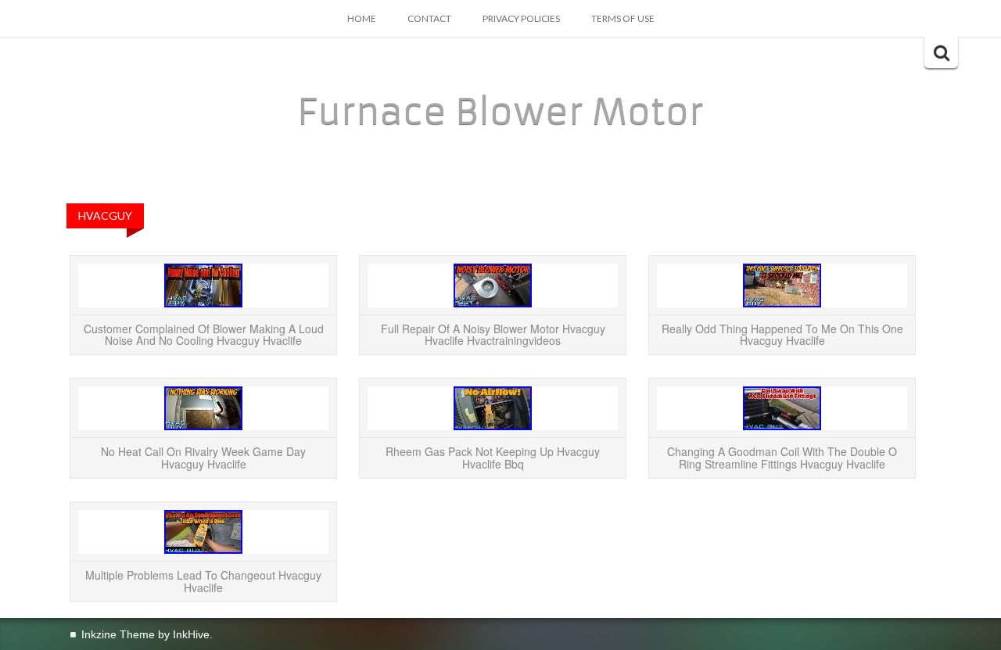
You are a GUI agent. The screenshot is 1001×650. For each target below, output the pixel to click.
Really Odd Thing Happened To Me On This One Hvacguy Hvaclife (782, 334)
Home (361, 18)
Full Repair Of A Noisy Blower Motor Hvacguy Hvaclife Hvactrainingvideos (493, 334)
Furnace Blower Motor (500, 112)
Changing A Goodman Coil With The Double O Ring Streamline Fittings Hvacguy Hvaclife (782, 457)
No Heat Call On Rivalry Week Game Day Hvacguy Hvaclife (203, 457)
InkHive (191, 634)
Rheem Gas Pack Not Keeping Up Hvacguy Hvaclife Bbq (493, 457)
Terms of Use (623, 18)
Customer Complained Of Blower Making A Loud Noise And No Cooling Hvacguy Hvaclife (204, 334)
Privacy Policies (521, 18)
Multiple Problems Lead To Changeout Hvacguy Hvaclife (203, 580)
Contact (429, 18)
